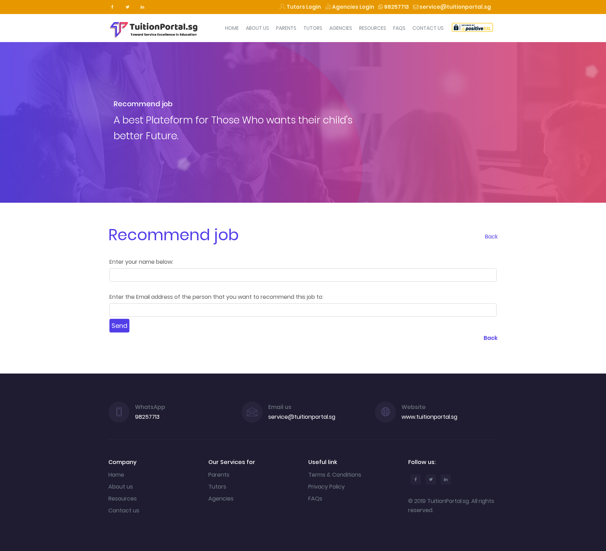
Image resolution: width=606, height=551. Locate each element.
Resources (372, 28)
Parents (286, 28)
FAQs (399, 28)
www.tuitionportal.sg (429, 417)
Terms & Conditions (334, 475)
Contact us (123, 510)
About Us (257, 28)
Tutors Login (303, 7)
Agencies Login (352, 7)
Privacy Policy (326, 487)
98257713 (396, 7)
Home (232, 28)
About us (120, 487)
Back (491, 237)
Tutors (312, 28)
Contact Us (428, 28)
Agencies (340, 28)
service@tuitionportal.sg (454, 7)
